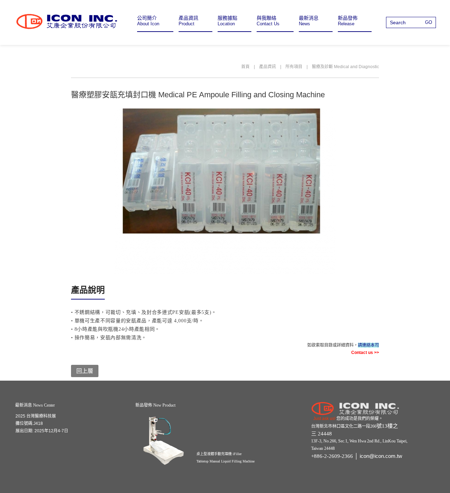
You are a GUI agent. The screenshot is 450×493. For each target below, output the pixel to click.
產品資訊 (267, 66)
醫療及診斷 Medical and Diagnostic (345, 66)
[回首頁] (67, 21)
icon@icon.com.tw (381, 456)
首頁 (245, 66)
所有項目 (293, 66)
